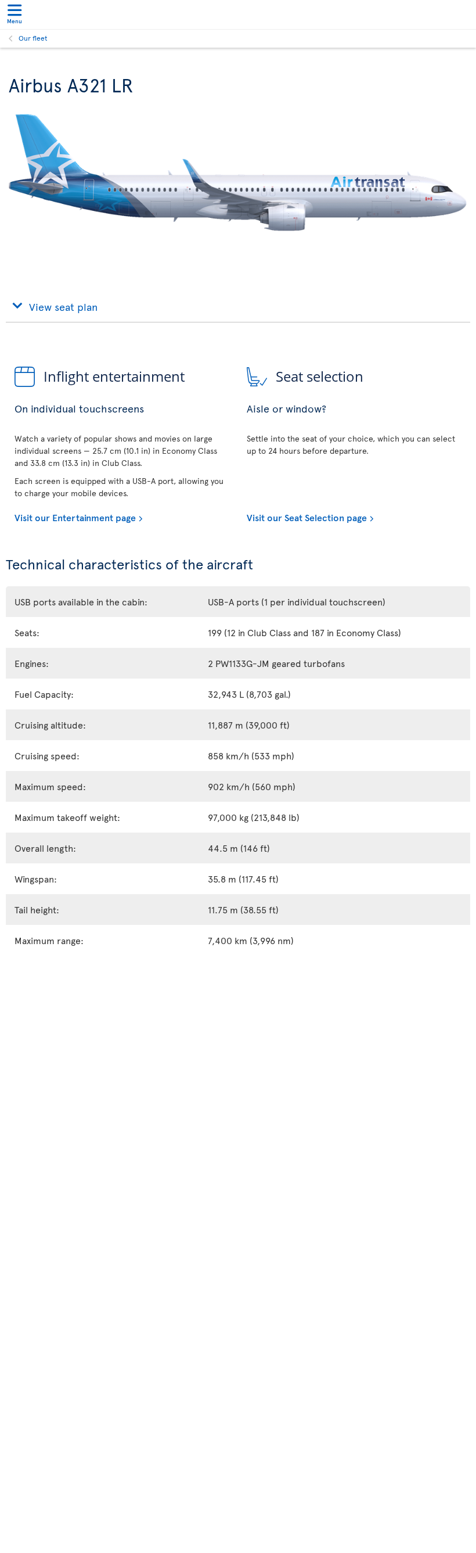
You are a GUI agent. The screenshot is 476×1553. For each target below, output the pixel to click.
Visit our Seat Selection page (307, 517)
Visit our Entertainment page (75, 517)
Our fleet (33, 37)
